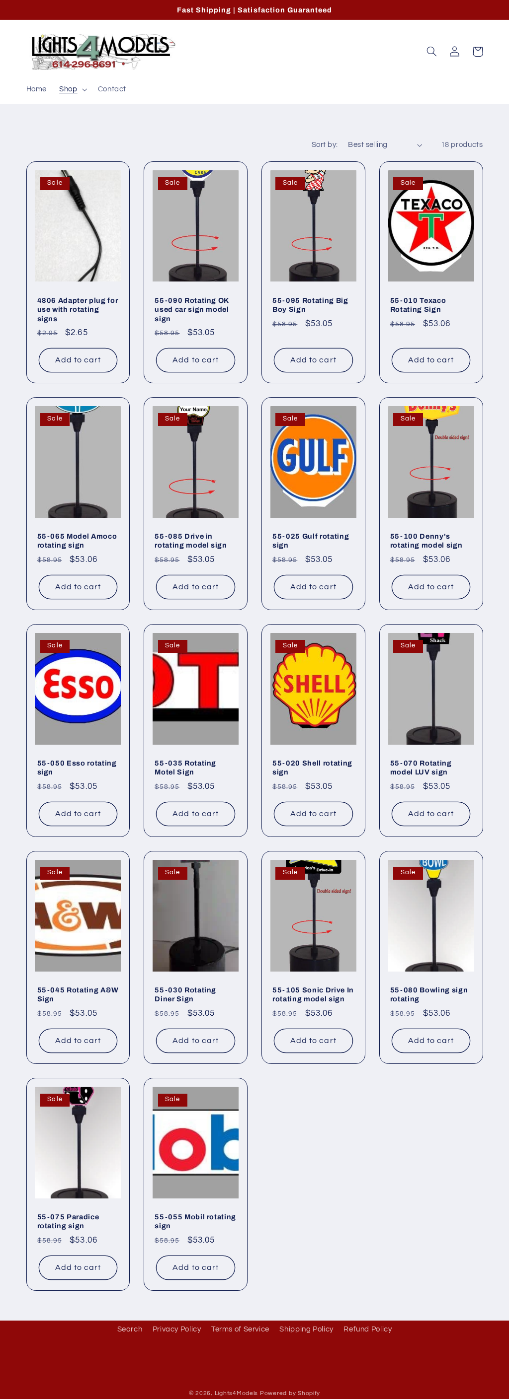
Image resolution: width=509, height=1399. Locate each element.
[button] (72, 89)
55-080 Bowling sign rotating (429, 994)
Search (130, 1329)
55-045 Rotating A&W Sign (78, 994)
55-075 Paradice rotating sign (68, 1221)
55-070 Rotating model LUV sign (421, 767)
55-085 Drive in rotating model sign (191, 540)
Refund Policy (367, 1329)
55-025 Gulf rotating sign (310, 540)
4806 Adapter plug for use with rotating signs (77, 309)
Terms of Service (240, 1329)
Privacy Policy (177, 1329)
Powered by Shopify (290, 1393)
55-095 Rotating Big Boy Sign (310, 304)
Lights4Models (236, 1393)
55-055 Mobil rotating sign (195, 1221)
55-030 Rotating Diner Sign (185, 994)
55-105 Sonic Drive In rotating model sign (313, 994)
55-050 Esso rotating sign (77, 767)
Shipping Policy (306, 1329)
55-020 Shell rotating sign (312, 767)
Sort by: (325, 144)
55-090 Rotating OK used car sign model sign (192, 309)
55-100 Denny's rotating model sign (426, 540)
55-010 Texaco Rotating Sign (418, 304)
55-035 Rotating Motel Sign (185, 767)
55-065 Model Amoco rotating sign (77, 540)
